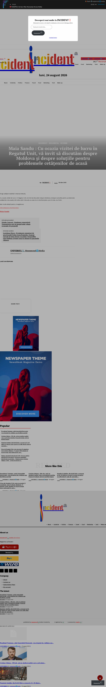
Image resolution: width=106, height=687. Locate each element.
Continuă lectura (53, 37)
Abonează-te (37, 33)
